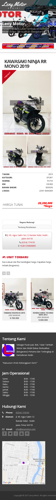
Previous (7, 149)
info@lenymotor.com (25, 429)
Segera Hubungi (27, 222)
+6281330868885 (28, 245)
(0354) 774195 (28, 242)
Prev (4, 273)
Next (47, 149)
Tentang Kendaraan (27, 227)
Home (51, 39)
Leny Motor (34, 495)
